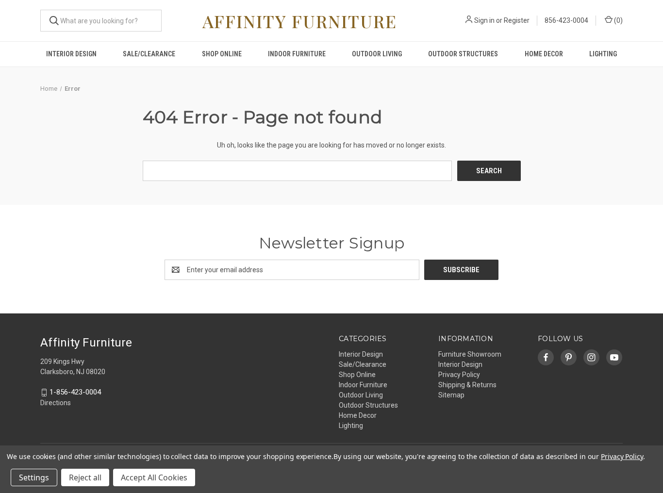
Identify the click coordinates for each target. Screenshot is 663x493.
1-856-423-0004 (75, 392)
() (618, 20)
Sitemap (451, 395)
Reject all (85, 477)
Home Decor (544, 54)
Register (517, 20)
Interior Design (71, 54)
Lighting (603, 54)
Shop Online (222, 54)
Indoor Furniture (297, 54)
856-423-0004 (566, 20)
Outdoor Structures (463, 54)
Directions (55, 403)
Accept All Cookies (154, 477)
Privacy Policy (459, 374)
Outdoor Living (377, 54)
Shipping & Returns (467, 385)
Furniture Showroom (469, 354)
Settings (34, 477)
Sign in (484, 20)
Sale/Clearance (149, 54)
